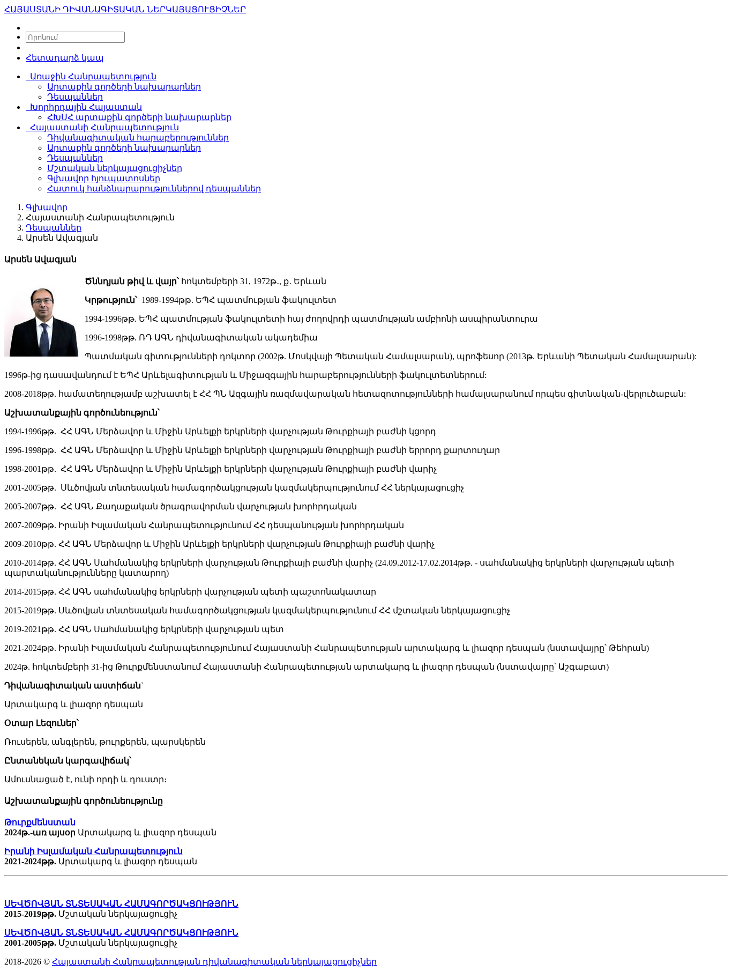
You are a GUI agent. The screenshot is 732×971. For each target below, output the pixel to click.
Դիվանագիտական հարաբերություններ (138, 137)
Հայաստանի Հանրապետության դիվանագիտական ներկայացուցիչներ (214, 961)
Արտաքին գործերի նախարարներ (124, 86)
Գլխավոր (47, 207)
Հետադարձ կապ (65, 57)
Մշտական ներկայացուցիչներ (114, 168)
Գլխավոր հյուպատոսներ (103, 178)
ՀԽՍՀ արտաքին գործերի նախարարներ (139, 117)
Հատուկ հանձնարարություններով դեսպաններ (154, 188)
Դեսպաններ (75, 96)
